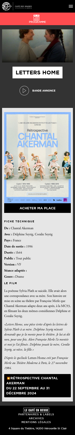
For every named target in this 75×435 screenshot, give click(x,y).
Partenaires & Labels (36, 414)
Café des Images (17, 6)
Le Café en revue (36, 410)
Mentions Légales (36, 422)
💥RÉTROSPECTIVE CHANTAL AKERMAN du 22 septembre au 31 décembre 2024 (32, 385)
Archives (36, 418)
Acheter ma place (38, 208)
